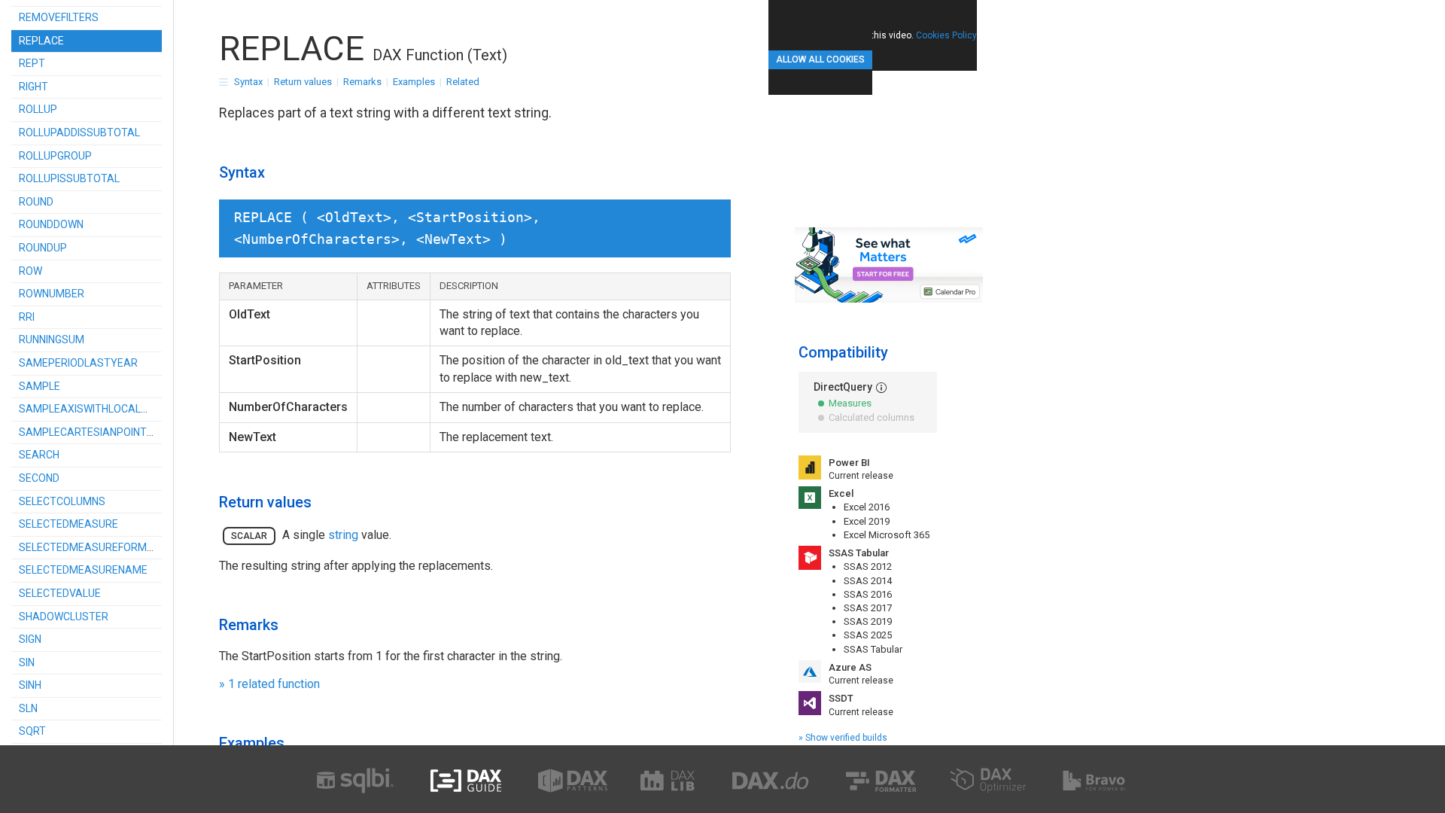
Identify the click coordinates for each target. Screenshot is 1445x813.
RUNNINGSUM (51, 339)
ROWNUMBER (51, 294)
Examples (414, 81)
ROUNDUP (43, 248)
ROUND (36, 202)
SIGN (30, 639)
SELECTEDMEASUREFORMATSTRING (107, 547)
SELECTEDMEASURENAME (83, 570)
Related (462, 81)
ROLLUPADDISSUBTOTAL (79, 132)
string (343, 535)
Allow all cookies (820, 59)
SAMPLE (39, 386)
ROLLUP (38, 109)
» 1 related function (269, 684)
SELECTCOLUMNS (62, 501)
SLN (28, 708)
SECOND (39, 478)
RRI (27, 317)
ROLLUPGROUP (55, 156)
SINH (30, 685)
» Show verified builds (843, 737)
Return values (303, 81)
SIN (27, 662)
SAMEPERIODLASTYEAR (78, 363)
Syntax (248, 81)
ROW (30, 271)
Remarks (362, 81)
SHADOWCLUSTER (63, 617)
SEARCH (39, 455)
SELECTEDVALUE (60, 593)
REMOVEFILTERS (59, 17)
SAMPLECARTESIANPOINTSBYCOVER (110, 432)
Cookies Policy (946, 35)
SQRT (32, 731)
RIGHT (33, 87)
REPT (32, 63)
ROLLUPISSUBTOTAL (69, 178)
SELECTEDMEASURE (68, 524)
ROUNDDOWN (51, 224)
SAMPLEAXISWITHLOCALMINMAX (100, 409)
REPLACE (41, 41)
